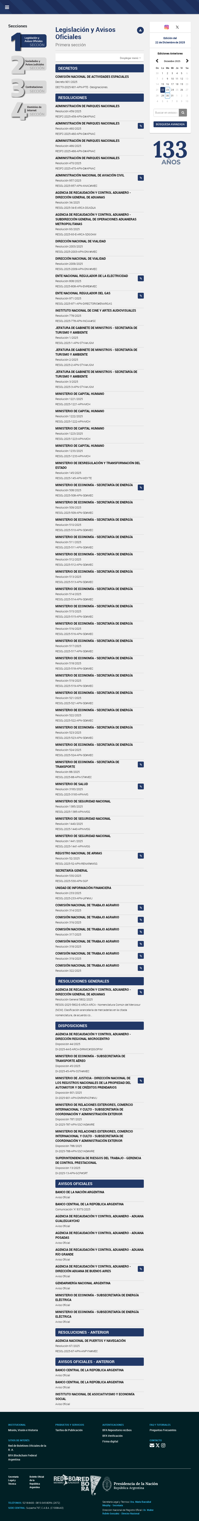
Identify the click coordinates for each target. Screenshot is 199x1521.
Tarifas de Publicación (69, 1430)
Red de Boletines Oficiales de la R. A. (27, 1448)
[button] (130, 57)
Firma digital (110, 1441)
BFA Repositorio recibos (117, 1430)
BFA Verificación (112, 1436)
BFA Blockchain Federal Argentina (22, 1457)
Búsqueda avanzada (170, 124)
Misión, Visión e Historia (23, 1430)
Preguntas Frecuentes (163, 1430)
